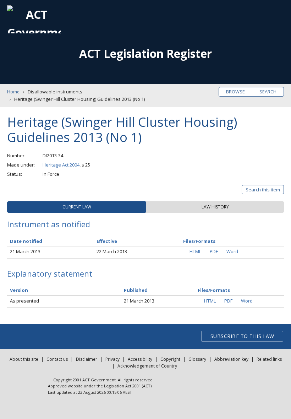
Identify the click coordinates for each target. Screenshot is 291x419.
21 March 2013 (25, 251)
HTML (195, 251)
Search (267, 91)
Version (19, 290)
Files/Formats (214, 290)
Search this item (263, 189)
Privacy (112, 359)
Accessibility (140, 359)
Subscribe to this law (242, 336)
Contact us (57, 359)
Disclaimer (86, 359)
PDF (214, 251)
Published (136, 290)
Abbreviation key (231, 359)
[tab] (76, 207)
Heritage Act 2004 (61, 165)
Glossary (197, 359)
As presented (24, 301)
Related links (269, 359)
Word (232, 251)
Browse (235, 91)
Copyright (170, 359)
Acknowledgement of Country (147, 366)
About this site (24, 359)
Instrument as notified (48, 224)
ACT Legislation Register (145, 53)
